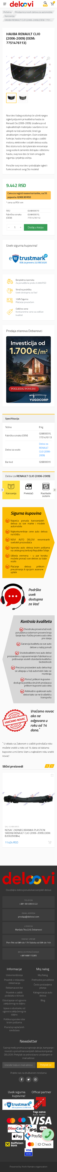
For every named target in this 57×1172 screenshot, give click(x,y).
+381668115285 (28, 955)
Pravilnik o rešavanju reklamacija (14, 981)
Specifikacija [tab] (12, 418)
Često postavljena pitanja (43, 986)
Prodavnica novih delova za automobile (33, 12)
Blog (43, 1000)
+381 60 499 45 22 (28, 903)
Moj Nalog (43, 975)
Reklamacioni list (14, 988)
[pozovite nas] (48, 1134)
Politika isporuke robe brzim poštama (14, 1020)
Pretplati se (45, 1065)
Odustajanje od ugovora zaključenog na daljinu (14, 1002)
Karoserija (9, 16)
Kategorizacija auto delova (42, 994)
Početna (7, 12)
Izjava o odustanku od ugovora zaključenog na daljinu (14, 1011)
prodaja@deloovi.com (28, 916)
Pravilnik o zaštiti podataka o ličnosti (14, 994)
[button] (50, 842)
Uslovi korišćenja (14, 975)
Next (54, 490)
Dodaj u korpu (36, 227)
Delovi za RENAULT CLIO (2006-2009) (45, 449)
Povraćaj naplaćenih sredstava (14, 1028)
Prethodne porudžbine (43, 980)
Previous (2, 490)
